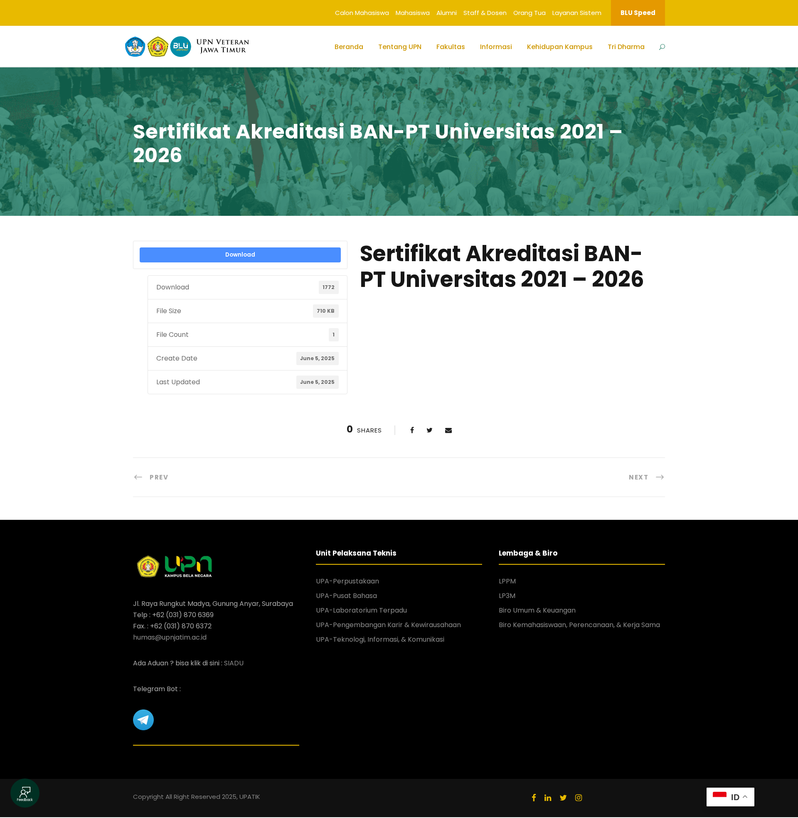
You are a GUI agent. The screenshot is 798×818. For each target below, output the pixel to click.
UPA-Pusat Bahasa (346, 596)
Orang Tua (529, 12)
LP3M (507, 596)
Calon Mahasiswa (362, 12)
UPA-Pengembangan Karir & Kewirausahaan (388, 625)
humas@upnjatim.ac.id (170, 637)
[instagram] (578, 798)
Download (240, 255)
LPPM (507, 581)
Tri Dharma (626, 47)
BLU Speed (638, 12)
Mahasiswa (413, 12)
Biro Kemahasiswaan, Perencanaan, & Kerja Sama (579, 625)
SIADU (234, 663)
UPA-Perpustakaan (347, 581)
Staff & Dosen (485, 12)
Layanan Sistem (576, 12)
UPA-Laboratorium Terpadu (361, 610)
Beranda (349, 47)
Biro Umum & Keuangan (537, 610)
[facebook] (534, 798)
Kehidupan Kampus (560, 47)
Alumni (446, 12)
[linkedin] (547, 798)
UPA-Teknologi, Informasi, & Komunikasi (380, 639)
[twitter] (563, 798)
